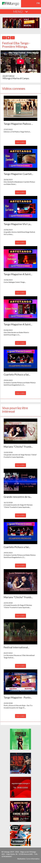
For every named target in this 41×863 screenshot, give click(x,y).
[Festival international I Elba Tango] (20, 631)
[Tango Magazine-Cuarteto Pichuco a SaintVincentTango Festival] (20, 158)
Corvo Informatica (32, 859)
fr (38, 3)
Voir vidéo (20, 142)
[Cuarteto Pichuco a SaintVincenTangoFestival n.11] (20, 359)
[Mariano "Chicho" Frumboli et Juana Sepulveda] (20, 431)
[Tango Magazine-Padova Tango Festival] (20, 108)
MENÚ (18, 11)
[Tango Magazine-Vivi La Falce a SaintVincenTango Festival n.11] (20, 208)
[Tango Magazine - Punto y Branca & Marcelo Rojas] (20, 682)
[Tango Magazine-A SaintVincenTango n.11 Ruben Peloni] (20, 308)
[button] (20, 108)
